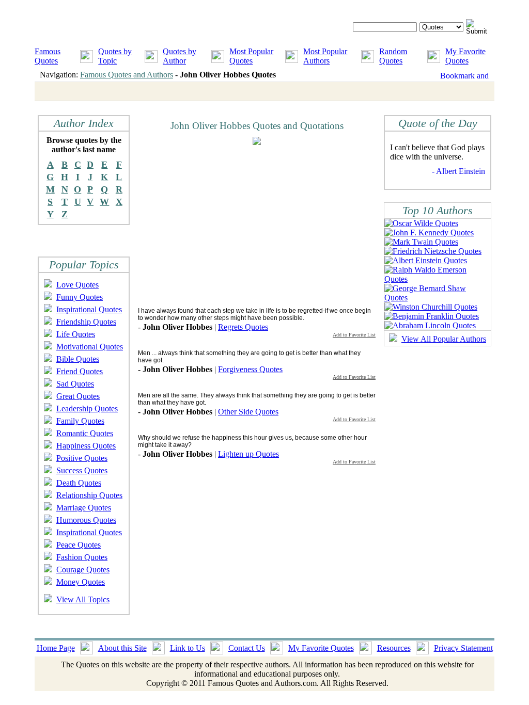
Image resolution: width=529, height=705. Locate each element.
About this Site (122, 648)
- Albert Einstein (458, 171)
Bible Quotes (77, 359)
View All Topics (83, 599)
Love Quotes (77, 284)
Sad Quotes (75, 383)
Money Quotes (80, 582)
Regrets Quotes (243, 327)
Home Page (56, 648)
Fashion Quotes (81, 557)
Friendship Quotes (86, 321)
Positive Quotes (81, 458)
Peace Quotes (78, 544)
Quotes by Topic (115, 56)
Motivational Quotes (89, 346)
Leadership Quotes (87, 408)
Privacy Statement (463, 648)
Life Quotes (75, 334)
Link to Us (187, 648)
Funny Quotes (79, 297)
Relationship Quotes (89, 495)
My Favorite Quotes (465, 56)
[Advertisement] (225, 225)
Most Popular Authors (325, 56)
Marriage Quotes (83, 507)
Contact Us (246, 648)
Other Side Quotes (248, 411)
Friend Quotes (79, 371)
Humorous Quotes (86, 520)
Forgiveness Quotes (250, 369)
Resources (394, 648)
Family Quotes (80, 420)
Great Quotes (78, 396)
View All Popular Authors (443, 338)
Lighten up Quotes (248, 454)
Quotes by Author (179, 56)
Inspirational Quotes (89, 309)
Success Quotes (81, 470)
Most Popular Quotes (251, 56)
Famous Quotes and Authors (126, 74)
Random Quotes (393, 56)
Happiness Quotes (86, 445)
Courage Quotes (83, 569)
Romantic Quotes (84, 433)
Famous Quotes (47, 56)
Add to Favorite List (354, 335)
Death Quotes (78, 482)
